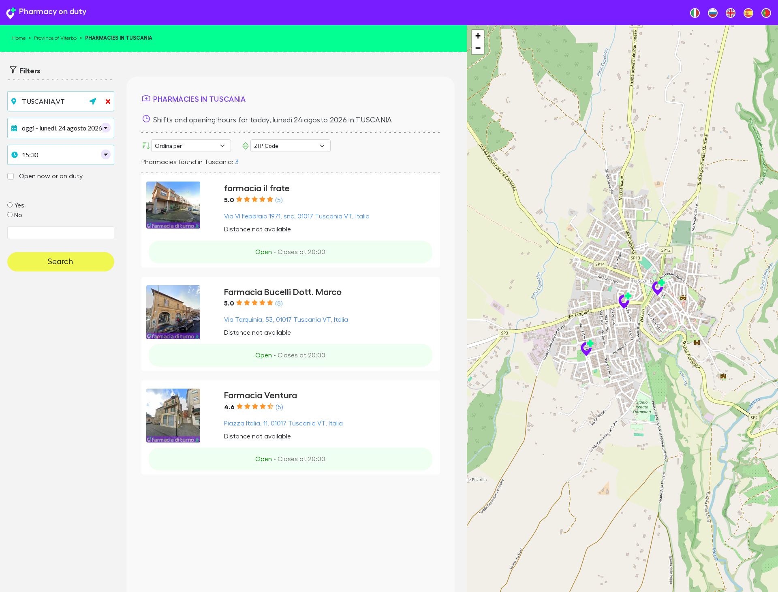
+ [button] (478, 36)
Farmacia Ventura (260, 395)
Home (19, 38)
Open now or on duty (51, 176)
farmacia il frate (257, 188)
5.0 (229, 200)
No (18, 215)
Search (60, 262)
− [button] (478, 48)
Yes (19, 205)
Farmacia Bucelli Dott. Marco (283, 292)
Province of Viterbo (55, 38)
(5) (278, 200)
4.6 (229, 407)
